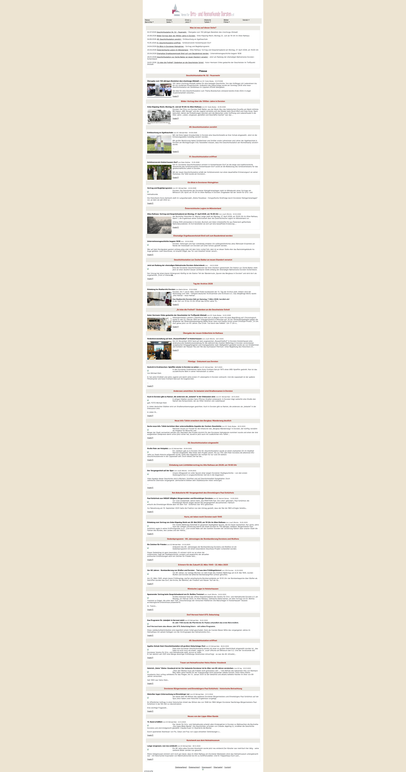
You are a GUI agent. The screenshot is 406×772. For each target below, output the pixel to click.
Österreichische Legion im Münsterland (173, 50)
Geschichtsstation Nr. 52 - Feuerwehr (172, 32)
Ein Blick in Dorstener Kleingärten (170, 46)
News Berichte (148, 21)
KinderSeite (169, 21)
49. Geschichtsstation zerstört (169, 39)
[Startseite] (218, 767)
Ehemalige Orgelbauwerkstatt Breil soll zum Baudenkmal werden (183, 53)
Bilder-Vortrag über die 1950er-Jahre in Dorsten (176, 36)
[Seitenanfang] (181, 767)
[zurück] (227, 767)
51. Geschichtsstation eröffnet (169, 43)
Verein (245, 20)
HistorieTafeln (207, 21)
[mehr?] (176, 96)
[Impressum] (207, 767)
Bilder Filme (226, 21)
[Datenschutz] (194, 767)
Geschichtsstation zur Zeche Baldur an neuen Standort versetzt (182, 57)
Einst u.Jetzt (188, 21)
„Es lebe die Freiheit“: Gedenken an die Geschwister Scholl (180, 62)
